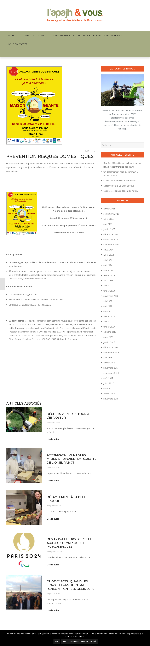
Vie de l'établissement (16, 151)
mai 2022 (107, 306)
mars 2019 (108, 337)
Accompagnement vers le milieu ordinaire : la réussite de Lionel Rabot (71, 458)
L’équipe (41, 35)
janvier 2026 (109, 208)
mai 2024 (107, 265)
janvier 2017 (109, 393)
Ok (56, 641)
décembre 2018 (110, 347)
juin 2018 (107, 357)
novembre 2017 (110, 367)
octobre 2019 (109, 331)
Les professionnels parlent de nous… (120, 190)
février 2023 (109, 290)
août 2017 (108, 378)
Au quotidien (80, 35)
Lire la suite (53, 439)
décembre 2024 (110, 234)
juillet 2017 (108, 383)
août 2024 (108, 249)
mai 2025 (107, 224)
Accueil (12, 35)
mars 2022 (108, 311)
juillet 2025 (108, 218)
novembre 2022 (110, 296)
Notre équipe (68, 492)
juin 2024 (107, 260)
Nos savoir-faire (53, 492)
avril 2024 (107, 270)
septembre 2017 (111, 373)
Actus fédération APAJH (106, 35)
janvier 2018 (109, 362)
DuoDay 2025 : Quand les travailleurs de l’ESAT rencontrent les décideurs (70, 585)
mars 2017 (108, 388)
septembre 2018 (111, 352)
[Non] (146, 638)
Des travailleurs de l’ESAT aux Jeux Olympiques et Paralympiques (69, 542)
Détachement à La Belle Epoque (118, 185)
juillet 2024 (108, 254)
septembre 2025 (111, 213)
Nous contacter (17, 44)
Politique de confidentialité (79, 641)
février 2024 (109, 275)
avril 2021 (107, 321)
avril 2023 (107, 285)
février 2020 (109, 326)
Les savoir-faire (59, 35)
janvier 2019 (109, 342)
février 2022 (109, 316)
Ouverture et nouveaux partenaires (120, 180)
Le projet (27, 35)
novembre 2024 (110, 239)
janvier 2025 (109, 229)
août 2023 (108, 280)
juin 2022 (107, 301)
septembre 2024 (111, 244)
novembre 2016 (110, 398)
